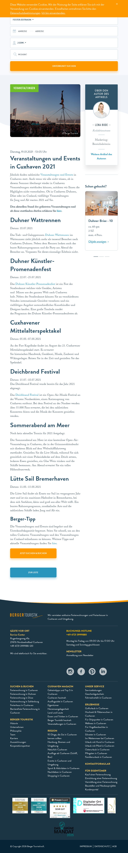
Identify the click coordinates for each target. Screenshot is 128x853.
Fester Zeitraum (22, 19)
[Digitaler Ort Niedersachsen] (88, 805)
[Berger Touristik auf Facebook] (81, 672)
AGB (114, 846)
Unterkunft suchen (64, 66)
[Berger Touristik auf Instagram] (70, 672)
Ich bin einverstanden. (53, 13)
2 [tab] (101, 258)
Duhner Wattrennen (57, 235)
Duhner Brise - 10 (100, 221)
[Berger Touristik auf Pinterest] (92, 672)
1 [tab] (96, 258)
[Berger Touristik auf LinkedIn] (103, 672)
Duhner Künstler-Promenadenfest (35, 284)
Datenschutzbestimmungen (25, 13)
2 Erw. (20, 42)
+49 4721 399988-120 (21, 646)
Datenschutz (102, 846)
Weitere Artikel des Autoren (101, 156)
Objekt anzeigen (97, 241)
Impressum (86, 846)
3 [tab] (107, 258)
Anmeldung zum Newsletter (79, 655)
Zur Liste (33, 572)
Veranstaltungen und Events (56, 175)
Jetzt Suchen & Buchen (33, 553)
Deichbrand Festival (27, 395)
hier (59, 211)
